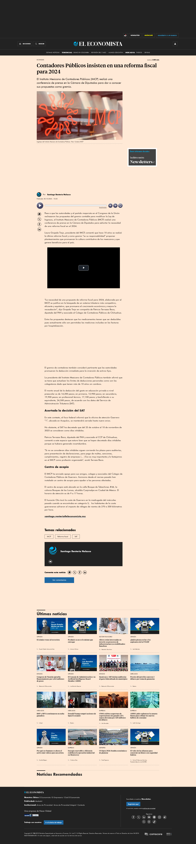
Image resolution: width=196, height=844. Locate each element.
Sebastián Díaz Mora (107, 649)
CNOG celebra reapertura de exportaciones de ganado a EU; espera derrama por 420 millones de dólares (112, 717)
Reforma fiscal (63, 537)
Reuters (134, 686)
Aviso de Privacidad (45, 805)
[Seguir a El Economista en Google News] (144, 821)
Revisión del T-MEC (98, 52)
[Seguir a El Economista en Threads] (149, 821)
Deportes (102, 748)
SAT (76, 537)
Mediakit (38, 801)
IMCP (49, 537)
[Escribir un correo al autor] (50, 561)
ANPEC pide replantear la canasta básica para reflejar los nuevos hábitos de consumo (144, 716)
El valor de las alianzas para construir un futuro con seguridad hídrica (144, 753)
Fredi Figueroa (105, 760)
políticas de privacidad (149, 808)
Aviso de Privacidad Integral (65, 805)
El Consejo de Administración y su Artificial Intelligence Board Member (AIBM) (82, 679)
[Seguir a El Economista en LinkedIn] (144, 817)
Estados (39, 674)
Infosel (40, 723)
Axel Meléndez (136, 649)
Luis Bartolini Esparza (75, 686)
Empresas (102, 710)
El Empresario (57, 797)
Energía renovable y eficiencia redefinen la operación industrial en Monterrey (81, 753)
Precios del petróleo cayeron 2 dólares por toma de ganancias (142, 678)
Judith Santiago (137, 723)
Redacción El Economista (45, 686)
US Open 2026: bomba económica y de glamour (113, 752)
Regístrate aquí (133, 804)
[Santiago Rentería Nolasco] (39, 194)
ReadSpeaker (103, 207)
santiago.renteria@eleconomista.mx (65, 516)
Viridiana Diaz (73, 760)
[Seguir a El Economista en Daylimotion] (164, 817)
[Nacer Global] (31, 815)
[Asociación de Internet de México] (169, 834)
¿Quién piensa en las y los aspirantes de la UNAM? (140, 641)
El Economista (45, 797)
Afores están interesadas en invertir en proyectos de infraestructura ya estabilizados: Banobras (112, 643)
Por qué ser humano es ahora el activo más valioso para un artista (50, 752)
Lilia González (105, 723)
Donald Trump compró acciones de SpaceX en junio (82, 715)
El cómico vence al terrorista (48, 640)
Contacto (81, 805)
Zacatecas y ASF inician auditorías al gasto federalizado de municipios (113, 678)
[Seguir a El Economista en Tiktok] (154, 821)
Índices (139, 52)
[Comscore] (153, 834)
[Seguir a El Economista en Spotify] (154, 817)
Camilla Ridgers (43, 760)
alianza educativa (116, 52)
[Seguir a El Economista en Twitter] (138, 817)
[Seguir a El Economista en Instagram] (159, 817)
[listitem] (40, 205)
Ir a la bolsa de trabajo (53, 822)
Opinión (39, 637)
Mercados (134, 674)
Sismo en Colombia (81, 52)
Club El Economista (72, 797)
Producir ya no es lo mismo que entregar (80, 641)
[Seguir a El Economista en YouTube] (149, 817)
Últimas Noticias (52, 52)
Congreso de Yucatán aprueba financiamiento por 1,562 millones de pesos (51, 679)
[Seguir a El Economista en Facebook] (133, 817)
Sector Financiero (105, 637)
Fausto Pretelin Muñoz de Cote (46, 649)
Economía (40, 59)
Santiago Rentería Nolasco (59, 194)
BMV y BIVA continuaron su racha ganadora (51, 715)
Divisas (147, 52)
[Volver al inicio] (69, 792)
